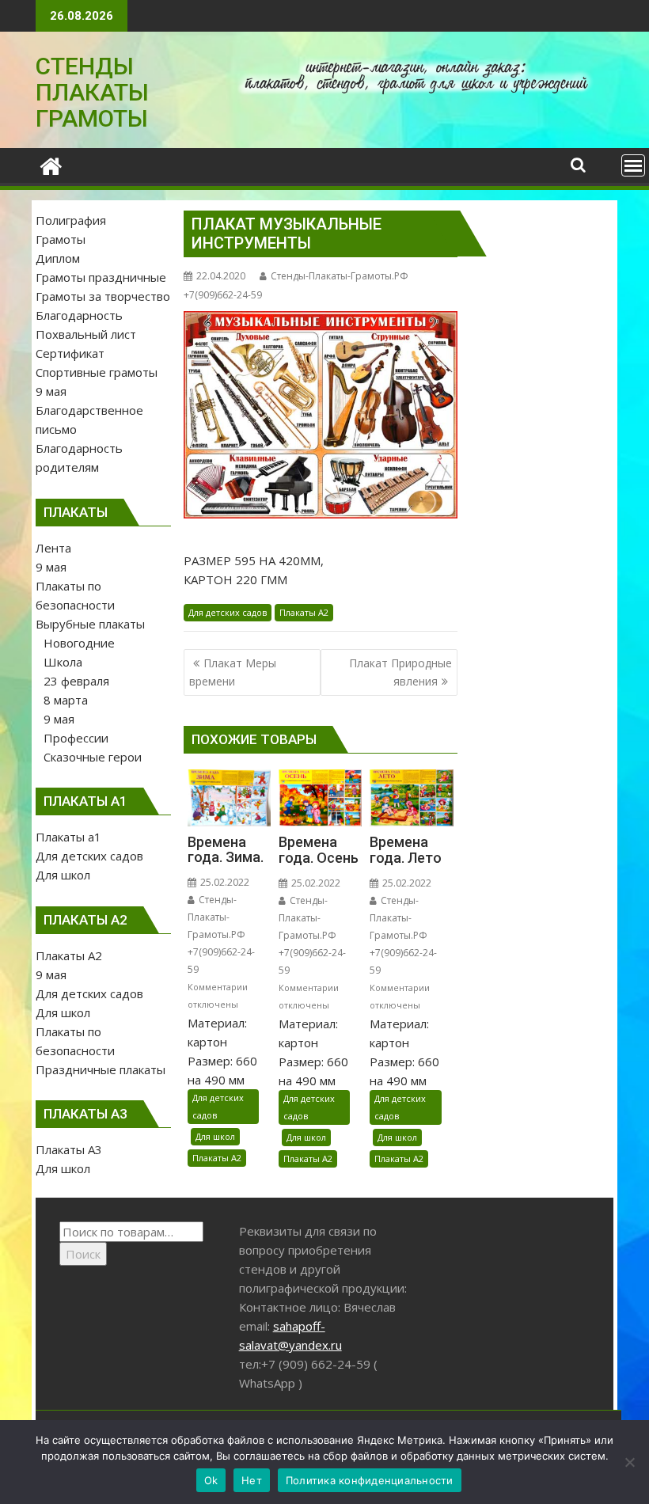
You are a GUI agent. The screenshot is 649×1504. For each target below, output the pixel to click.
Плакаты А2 (303, 612)
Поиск (83, 1254)
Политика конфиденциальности (370, 1480)
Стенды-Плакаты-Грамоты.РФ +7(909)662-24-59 (221, 934)
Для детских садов (227, 612)
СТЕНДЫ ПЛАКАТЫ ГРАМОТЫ (92, 92)
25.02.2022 (223, 882)
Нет (251, 1480)
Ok (211, 1480)
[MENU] (633, 165)
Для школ (215, 1136)
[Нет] (629, 1462)
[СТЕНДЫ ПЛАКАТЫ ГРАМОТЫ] (51, 164)
